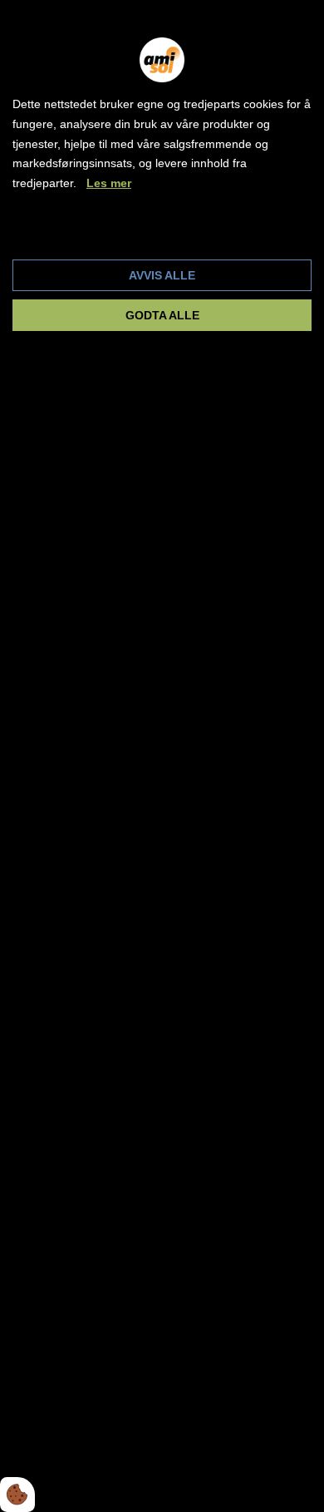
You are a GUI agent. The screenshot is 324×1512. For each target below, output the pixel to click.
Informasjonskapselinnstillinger (102, 232)
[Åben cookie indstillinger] (17, 1494)
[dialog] (162, 756)
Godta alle (162, 315)
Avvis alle (162, 275)
